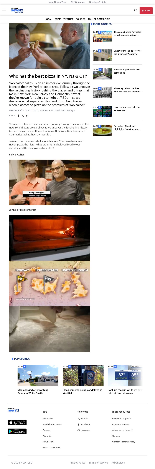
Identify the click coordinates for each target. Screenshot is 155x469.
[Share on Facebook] (18, 116)
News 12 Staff (15, 111)
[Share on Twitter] (22, 116)
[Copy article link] (27, 116)
